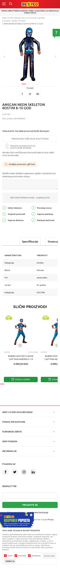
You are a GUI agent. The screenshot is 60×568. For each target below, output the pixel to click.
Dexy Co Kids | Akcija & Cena (14, 18)
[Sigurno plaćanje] (33, 213)
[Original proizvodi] (4, 213)
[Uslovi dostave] (4, 207)
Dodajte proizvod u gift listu (22, 164)
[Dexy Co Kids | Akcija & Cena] (30, 4)
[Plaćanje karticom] (33, 220)
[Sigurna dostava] (4, 220)
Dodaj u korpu (22, 380)
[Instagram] (24, 472)
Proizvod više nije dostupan (30, 138)
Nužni (10, 556)
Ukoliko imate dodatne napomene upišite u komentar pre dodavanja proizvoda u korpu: (29, 175)
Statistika (22, 556)
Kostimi (22, 21)
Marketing (36, 556)
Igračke (41, 18)
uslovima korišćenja (39, 512)
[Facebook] (22, 94)
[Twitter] (15, 472)
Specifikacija (30, 241)
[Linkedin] (33, 472)
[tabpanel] (30, 54)
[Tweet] (30, 94)
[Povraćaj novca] (33, 207)
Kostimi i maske (10, 21)
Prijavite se (30, 505)
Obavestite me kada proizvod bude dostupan (25, 131)
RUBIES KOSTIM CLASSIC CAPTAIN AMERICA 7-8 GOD (21, 359)
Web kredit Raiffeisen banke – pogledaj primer (30, 198)
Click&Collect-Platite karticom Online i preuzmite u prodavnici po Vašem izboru (30, 12)
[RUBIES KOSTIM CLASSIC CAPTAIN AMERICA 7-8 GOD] (21, 332)
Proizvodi (32, 18)
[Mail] (37, 94)
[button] (20, 345)
